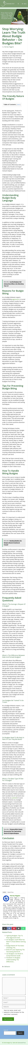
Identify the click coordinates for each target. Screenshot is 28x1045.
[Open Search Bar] (18, 3)
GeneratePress (22, 1042)
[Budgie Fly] (8, 3)
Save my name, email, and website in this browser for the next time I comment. (14, 1012)
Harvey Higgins (15, 896)
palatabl (14, 798)
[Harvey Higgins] (6, 901)
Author (4, 892)
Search (6, 1030)
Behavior (7, 966)
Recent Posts (11, 892)
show (18, 104)
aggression (15, 299)
